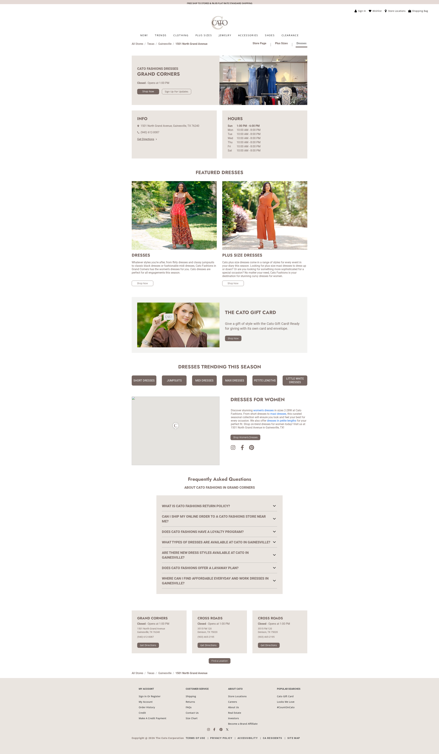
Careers (232, 701)
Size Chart (192, 718)
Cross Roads (210, 618)
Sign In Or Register (150, 696)
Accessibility (248, 738)
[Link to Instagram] (233, 448)
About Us (233, 707)
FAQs (189, 707)
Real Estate (234, 712)
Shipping (191, 696)
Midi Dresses (204, 380)
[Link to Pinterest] (251, 448)
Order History (147, 707)
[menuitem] (144, 35)
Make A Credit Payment (152, 718)
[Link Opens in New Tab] (210, 729)
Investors (233, 718)
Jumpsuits (174, 380)
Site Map (293, 738)
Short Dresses (144, 380)
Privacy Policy (221, 738)
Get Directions (145, 139)
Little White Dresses (295, 380)
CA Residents (272, 738)
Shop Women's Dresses (245, 437)
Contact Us (192, 712)
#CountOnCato (286, 707)
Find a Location (219, 660)
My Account (146, 701)
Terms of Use (195, 738)
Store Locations (237, 696)
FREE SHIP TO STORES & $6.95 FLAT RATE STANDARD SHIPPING (219, 3)
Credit (142, 712)
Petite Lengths (265, 380)
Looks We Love (285, 701)
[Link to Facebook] (242, 448)
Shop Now (148, 91)
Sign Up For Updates (176, 91)
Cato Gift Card (285, 696)
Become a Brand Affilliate (243, 723)
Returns (190, 701)
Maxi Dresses (234, 380)
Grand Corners (152, 618)
